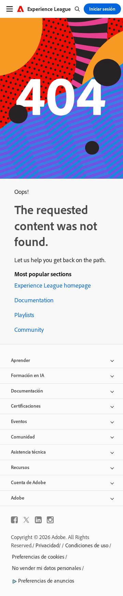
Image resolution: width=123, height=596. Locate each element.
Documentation (34, 300)
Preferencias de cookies (38, 556)
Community (29, 330)
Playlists (24, 315)
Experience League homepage (52, 285)
